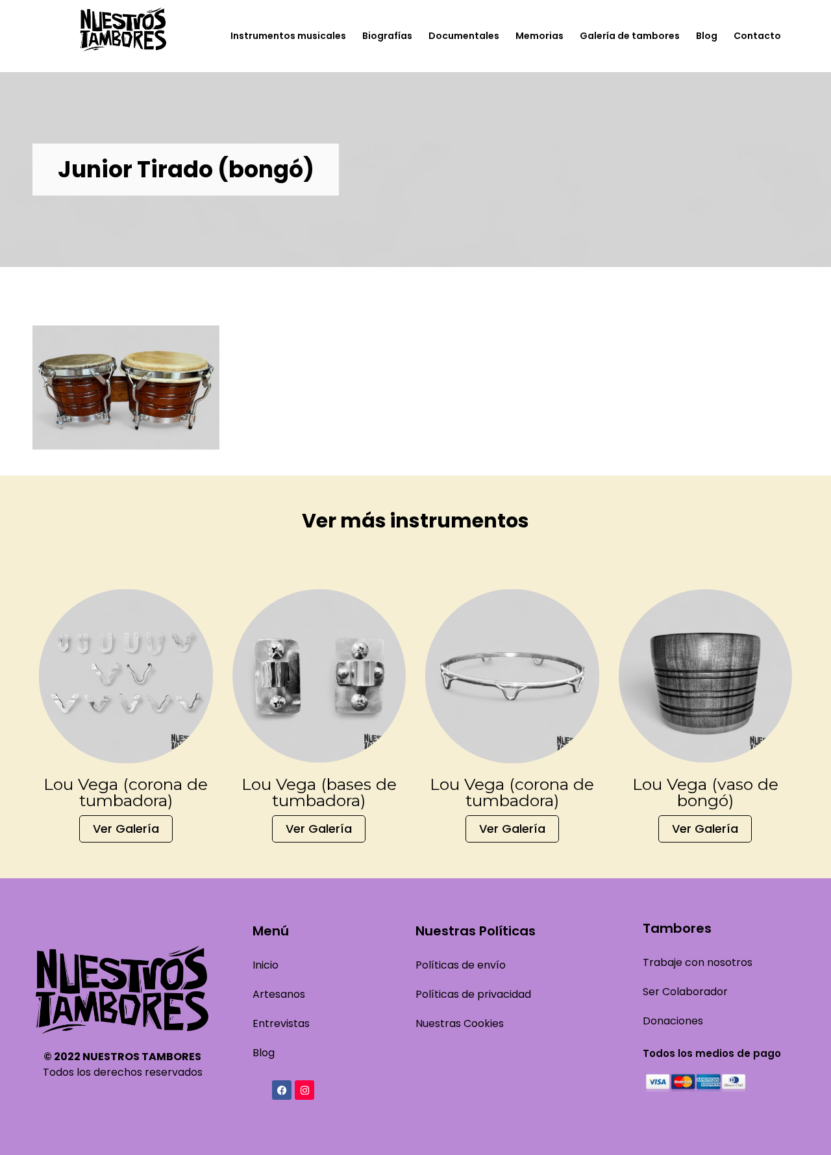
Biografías (387, 35)
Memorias (539, 35)
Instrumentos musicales (288, 35)
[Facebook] (281, 1090)
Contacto (757, 35)
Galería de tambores (630, 35)
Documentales (463, 35)
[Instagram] (304, 1090)
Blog (706, 35)
